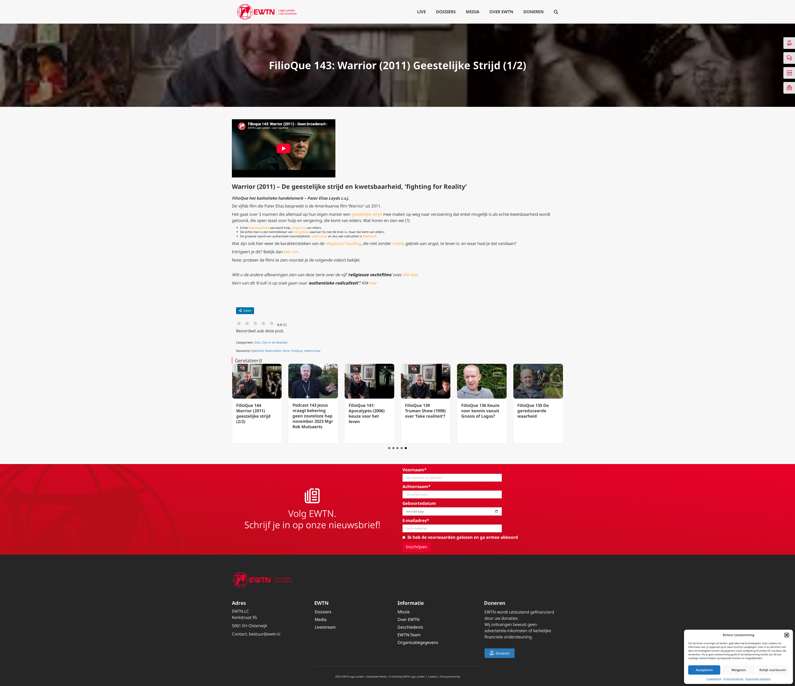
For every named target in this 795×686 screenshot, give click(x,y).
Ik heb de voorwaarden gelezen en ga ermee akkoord (462, 537)
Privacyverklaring (733, 679)
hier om (291, 251)
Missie (404, 612)
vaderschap (319, 236)
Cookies (432, 676)
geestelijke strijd (366, 214)
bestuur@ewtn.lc (265, 634)
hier (373, 283)
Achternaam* (416, 486)
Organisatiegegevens (418, 642)
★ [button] (239, 322)
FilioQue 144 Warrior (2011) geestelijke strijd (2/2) (253, 413)
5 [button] (406, 448)
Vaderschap (312, 351)
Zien (258, 342)
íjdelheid (369, 236)
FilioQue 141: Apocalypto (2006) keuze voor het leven (367, 413)
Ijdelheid (257, 351)
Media (472, 11)
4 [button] (402, 448)
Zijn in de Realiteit (275, 342)
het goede (301, 232)
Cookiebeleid (713, 679)
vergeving (299, 228)
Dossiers (446, 11)
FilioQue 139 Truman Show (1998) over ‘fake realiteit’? (425, 411)
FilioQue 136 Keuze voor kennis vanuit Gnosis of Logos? (480, 411)
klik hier (410, 274)
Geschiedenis (410, 627)
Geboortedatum (419, 503)
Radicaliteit (273, 351)
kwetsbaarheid (259, 228)
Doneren (533, 11)
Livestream (325, 627)
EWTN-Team (409, 635)
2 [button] (393, 448)
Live (421, 11)
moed (397, 243)
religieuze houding (343, 243)
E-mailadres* (415, 520)
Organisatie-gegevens (758, 679)
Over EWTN (501, 11)
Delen (247, 310)
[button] (787, 635)
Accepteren (704, 670)
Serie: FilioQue (292, 351)
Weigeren (738, 670)
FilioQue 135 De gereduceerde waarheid (533, 411)
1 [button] (389, 448)
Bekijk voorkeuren (772, 670)
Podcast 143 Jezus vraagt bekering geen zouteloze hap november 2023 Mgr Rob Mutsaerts (313, 415)
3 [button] (397, 448)
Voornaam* (414, 470)
